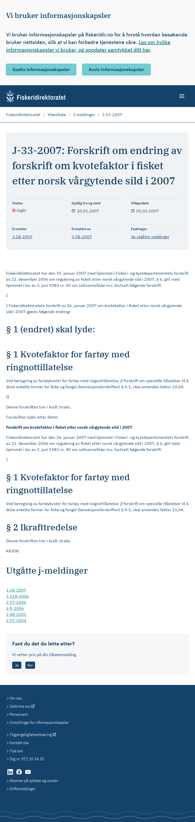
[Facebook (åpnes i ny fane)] (19, 774)
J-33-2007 (112, 114)
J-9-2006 (15, 608)
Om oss (16, 698)
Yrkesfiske (56, 114)
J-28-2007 (22, 236)
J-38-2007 (82, 236)
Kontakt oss (19, 742)
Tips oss (16, 750)
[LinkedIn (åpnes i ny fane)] (10, 774)
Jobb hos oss (20, 706)
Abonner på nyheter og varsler (34, 780)
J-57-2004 (16, 620)
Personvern (19, 714)
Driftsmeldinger (22, 788)
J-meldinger (84, 114)
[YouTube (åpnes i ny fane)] (28, 774)
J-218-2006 (17, 596)
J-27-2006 (16, 602)
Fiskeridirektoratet (23, 114)
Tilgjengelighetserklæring (31, 734)
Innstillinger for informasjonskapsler (39, 722)
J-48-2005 (16, 614)
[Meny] (182, 96)
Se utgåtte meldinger (150, 236)
